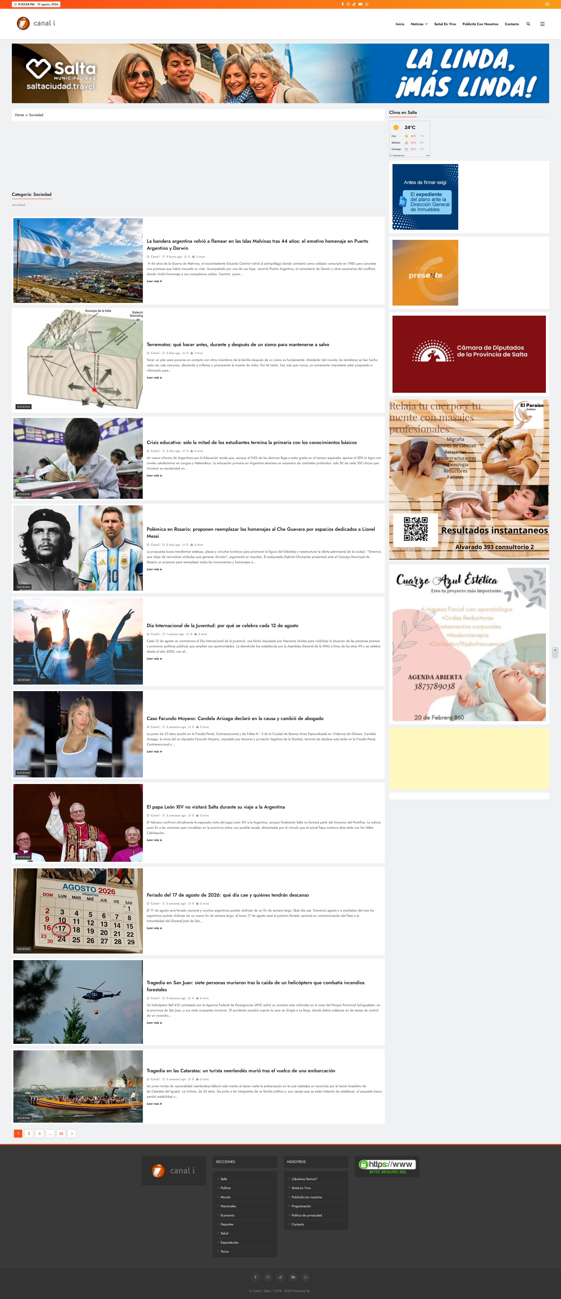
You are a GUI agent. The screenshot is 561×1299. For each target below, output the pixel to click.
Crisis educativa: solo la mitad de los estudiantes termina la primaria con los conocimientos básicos (252, 442)
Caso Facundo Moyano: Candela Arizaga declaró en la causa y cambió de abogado (235, 718)
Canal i (155, 256)
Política (226, 1188)
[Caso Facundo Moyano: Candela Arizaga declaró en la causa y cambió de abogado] (78, 734)
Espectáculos (229, 1242)
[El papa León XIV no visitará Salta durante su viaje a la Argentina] (78, 823)
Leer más (153, 281)
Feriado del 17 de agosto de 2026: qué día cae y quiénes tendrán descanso (228, 894)
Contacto (512, 24)
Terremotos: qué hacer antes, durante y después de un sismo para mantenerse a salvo (238, 344)
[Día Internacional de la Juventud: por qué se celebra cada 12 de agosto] (78, 641)
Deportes (227, 1224)
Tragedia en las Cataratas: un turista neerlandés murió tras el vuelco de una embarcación (241, 1070)
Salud (224, 1233)
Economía (227, 1215)
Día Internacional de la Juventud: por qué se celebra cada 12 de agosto (222, 625)
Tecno (225, 1251)
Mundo (226, 1197)
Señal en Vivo (445, 24)
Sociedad (23, 298)
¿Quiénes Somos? (304, 1179)
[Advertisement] (198, 156)
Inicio (400, 24)
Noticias (417, 24)
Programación (301, 1206)
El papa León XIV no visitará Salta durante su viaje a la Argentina (216, 806)
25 (61, 1133)
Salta (224, 1179)
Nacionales (228, 1206)
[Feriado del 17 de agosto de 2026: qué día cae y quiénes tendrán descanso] (78, 911)
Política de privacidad (307, 1215)
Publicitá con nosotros (480, 24)
